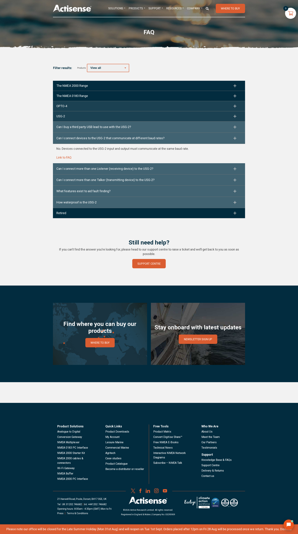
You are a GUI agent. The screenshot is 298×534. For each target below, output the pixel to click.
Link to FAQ (63, 157)
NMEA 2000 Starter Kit (71, 453)
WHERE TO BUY (230, 8)
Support (154, 8)
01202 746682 (74, 504)
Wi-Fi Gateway (66, 468)
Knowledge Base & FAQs (216, 460)
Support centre (149, 263)
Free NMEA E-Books (165, 442)
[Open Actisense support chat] (289, 525)
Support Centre (210, 465)
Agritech (110, 453)
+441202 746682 (97, 504)
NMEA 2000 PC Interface (72, 479)
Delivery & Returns (212, 470)
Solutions (115, 8)
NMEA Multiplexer (68, 442)
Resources (174, 8)
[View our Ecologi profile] (197, 504)
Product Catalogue (116, 463)
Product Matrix (162, 431)
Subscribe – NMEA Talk (167, 462)
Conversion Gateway (69, 437)
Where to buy (100, 342)
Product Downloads (117, 431)
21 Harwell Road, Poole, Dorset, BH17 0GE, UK (81, 499)
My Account (112, 437)
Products (136, 8)
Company (193, 8)
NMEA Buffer (65, 473)
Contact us (207, 476)
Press (60, 513)
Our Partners (209, 442)
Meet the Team (210, 437)
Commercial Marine (117, 447)
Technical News (163, 447)
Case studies (113, 458)
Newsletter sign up (198, 339)
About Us (206, 431)
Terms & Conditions (77, 513)
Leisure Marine (114, 442)
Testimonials (209, 447)
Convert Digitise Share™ (167, 437)
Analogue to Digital (68, 431)
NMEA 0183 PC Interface (72, 447)
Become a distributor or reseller (124, 469)
